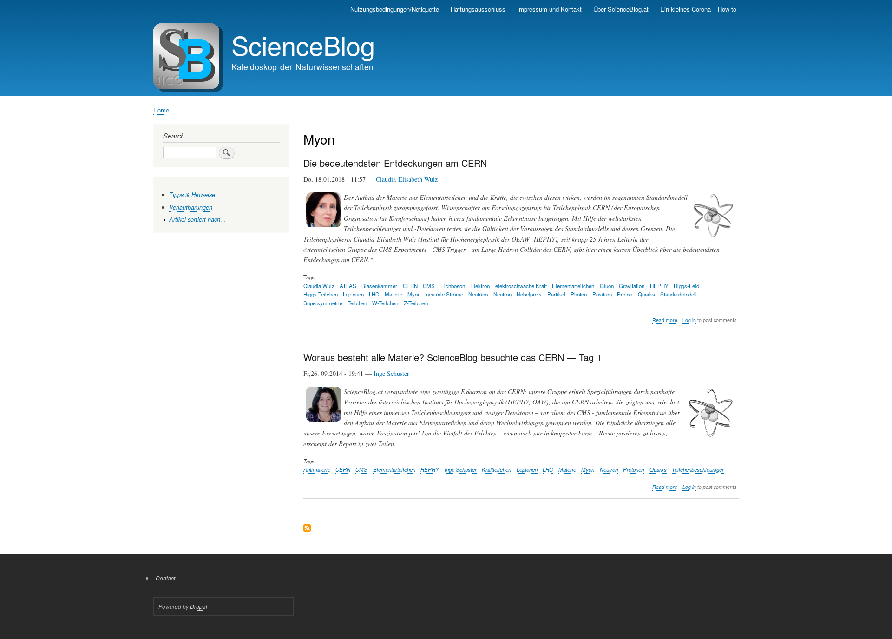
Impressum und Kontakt (549, 9)
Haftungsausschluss (478, 9)
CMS (429, 286)
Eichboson (452, 286)
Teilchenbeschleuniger (698, 469)
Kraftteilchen (496, 469)
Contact (165, 578)
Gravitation (631, 286)
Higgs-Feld (686, 286)
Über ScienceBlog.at (621, 9)
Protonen (633, 469)
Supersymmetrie (322, 303)
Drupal (198, 606)
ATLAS (348, 286)
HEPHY (659, 286)
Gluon (607, 286)
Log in (689, 319)
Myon (413, 294)
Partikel (556, 294)
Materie (393, 294)
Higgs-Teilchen (320, 294)
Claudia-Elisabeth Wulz (407, 179)
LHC (374, 294)
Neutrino (478, 294)
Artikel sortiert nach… (197, 219)
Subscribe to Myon (307, 528)
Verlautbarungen (190, 207)
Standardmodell (678, 294)
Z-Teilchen (416, 303)
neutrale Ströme (444, 294)
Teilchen (357, 303)
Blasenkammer (379, 286)
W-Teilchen (385, 303)
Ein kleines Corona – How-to (698, 9)
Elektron (480, 286)
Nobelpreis (529, 294)
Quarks (646, 294)
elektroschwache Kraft (521, 286)
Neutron (502, 294)
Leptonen (353, 294)
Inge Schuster (391, 373)
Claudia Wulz (318, 286)
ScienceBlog (303, 44)
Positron (602, 294)
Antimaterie (316, 469)
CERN (410, 286)
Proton (624, 294)
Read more (664, 320)
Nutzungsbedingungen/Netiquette (394, 9)
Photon (579, 294)
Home (161, 109)
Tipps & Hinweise (192, 195)
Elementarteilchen (573, 286)
